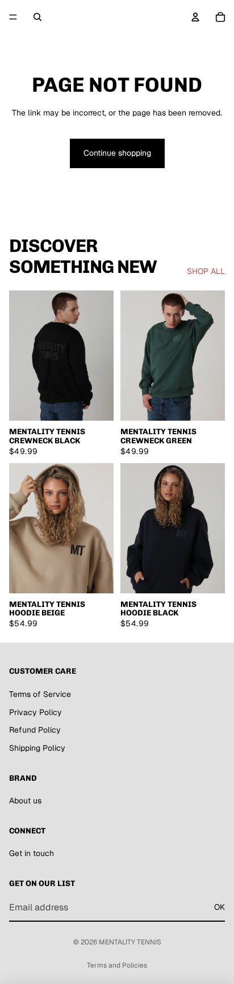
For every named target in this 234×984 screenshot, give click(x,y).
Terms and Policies (117, 965)
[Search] (37, 17)
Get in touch (31, 854)
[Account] (195, 17)
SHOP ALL (206, 271)
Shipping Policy (37, 748)
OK (219, 907)
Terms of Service (40, 694)
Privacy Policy (35, 712)
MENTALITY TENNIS (130, 942)
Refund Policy (35, 730)
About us (25, 800)
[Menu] (13, 17)
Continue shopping (117, 153)
